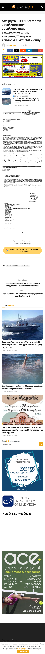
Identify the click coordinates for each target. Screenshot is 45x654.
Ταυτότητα (5, 640)
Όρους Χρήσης (22, 648)
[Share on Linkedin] (29, 50)
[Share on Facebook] (10, 50)
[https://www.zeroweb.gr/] (22, 470)
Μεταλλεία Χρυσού (13, 265)
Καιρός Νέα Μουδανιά (17, 513)
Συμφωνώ (23, 651)
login (8, 441)
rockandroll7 (13, 45)
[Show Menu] (3, 7)
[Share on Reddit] (23, 50)
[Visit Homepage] (22, 7)
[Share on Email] (40, 50)
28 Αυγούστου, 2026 (21, 96)
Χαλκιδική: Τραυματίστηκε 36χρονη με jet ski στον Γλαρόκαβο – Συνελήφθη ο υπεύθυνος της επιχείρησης (27, 91)
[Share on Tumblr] (34, 50)
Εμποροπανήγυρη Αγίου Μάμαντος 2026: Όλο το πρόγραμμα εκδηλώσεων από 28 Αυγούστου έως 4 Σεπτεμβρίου (22, 430)
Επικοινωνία (15, 640)
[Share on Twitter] (16, 50)
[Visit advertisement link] (22, 66)
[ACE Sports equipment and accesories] (22, 582)
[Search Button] (42, 7)
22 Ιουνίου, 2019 (26, 45)
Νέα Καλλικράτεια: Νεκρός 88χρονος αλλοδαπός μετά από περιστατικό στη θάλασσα (26, 101)
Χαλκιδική (25, 265)
